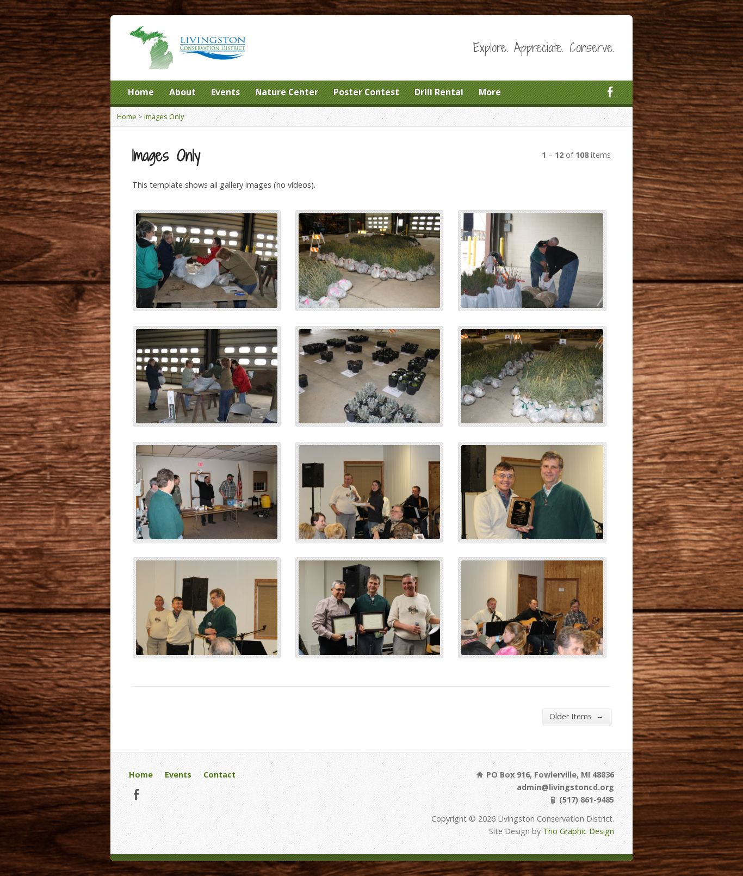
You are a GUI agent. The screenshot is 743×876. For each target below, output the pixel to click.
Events (225, 92)
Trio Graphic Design (578, 831)
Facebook (610, 91)
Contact (219, 774)
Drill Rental (438, 92)
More (490, 92)
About (182, 92)
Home (141, 92)
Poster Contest (366, 92)
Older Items (576, 716)
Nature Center (286, 92)
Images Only (164, 116)
